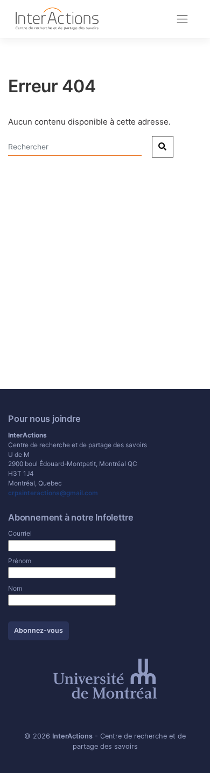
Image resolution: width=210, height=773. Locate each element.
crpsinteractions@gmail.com (53, 493)
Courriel (20, 533)
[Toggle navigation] (182, 19)
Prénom (19, 561)
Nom (15, 588)
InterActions (72, 736)
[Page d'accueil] (57, 18)
